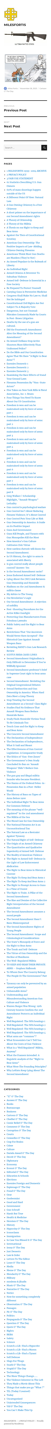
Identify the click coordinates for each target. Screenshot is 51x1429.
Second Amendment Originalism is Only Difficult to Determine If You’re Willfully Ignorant (26, 662)
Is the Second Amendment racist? (25, 571)
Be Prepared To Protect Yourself (24, 288)
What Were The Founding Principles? (27, 1066)
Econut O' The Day (17, 1168)
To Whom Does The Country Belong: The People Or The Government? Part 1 (27, 976)
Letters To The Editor (18, 1259)
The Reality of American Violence (24, 855)
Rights (10, 1330)
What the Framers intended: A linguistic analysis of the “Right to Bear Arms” (25, 1059)
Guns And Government (19, 530)
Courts (10, 1134)
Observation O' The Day (19, 1304)
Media (10, 1266)
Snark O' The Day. (16, 1364)
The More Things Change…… (22, 1376)
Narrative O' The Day (18, 1289)
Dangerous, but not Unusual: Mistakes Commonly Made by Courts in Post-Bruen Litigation (26, 314)
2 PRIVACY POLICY (16, 174)
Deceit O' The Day (16, 1157)
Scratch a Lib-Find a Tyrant (21, 1353)
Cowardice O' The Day (18, 1138)
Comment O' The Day (18, 1126)
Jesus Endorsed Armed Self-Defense (26, 575)
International (14, 1243)
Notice (10, 1293)
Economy (12, 1164)
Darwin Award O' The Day (20, 1153)
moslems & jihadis (16, 1281)
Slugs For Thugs (15, 1361)
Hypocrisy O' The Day (18, 1228)
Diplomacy (12, 1160)
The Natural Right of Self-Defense (25, 839)
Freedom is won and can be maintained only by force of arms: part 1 (25, 409)
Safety (10, 1338)
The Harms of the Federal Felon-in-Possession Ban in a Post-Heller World (26, 787)
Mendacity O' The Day (18, 1274)
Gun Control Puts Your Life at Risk (25, 518)
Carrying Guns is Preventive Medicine (27, 291)
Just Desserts (14, 1251)
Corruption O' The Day (19, 1130)
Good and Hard (15, 1202)
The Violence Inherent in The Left (25, 1380)
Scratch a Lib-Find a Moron (21, 1349)
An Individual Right (17, 269)
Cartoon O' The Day (17, 1115)
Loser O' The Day (16, 1262)
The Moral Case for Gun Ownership (25, 821)
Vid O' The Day (15, 1406)
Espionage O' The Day (18, 1187)
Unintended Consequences (21, 1402)
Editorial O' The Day (17, 1172)
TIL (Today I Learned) (18, 1391)
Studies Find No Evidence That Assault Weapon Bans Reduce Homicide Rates (23, 711)
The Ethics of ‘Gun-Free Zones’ (24, 756)
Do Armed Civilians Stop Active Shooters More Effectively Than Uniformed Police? (24, 345)
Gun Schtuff (13, 1209)
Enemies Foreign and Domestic (23, 1183)
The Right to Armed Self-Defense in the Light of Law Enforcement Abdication (26, 862)
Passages (11, 1308)
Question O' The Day (18, 1323)
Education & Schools (18, 1175)
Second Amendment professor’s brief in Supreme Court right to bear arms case (27, 673)
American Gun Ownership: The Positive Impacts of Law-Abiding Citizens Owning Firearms (24, 246)
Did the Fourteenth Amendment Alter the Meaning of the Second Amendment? (24, 333)
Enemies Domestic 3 (17, 371)
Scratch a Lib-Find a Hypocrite (23, 1346)
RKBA (10, 1334)
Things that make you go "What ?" (25, 1387)
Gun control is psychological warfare (26, 507)
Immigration (14, 1236)
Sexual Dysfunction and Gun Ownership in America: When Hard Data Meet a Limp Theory (25, 692)
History (11, 1225)
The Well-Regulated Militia (21, 960)
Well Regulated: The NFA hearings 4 (26, 1032)
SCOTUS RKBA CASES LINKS (22, 654)
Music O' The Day (16, 1285)
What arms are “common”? (21, 1036)
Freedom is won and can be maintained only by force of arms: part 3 (25, 432)
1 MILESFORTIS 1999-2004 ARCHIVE (27, 171)
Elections (12, 1179)
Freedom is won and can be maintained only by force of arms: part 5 (25, 454)
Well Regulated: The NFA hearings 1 (26, 1021)
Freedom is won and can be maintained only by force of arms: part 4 (25, 443)
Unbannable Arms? (17, 991)
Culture (11, 1149)
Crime (10, 1145)
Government (13, 1206)
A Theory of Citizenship (19, 220)
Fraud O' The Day (16, 1191)
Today (10, 1395)
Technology (13, 1372)
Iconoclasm (13, 1232)
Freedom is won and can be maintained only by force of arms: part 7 (25, 477)
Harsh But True (15, 1213)
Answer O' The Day (17, 1100)
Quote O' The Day (16, 1327)
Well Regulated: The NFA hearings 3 (26, 1028)
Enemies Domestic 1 (17, 363)
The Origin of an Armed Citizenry (24, 843)
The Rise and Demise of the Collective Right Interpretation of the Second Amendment (27, 904)
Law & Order (13, 1255)
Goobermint (13, 1198)
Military (11, 1277)
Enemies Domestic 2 (18, 367)
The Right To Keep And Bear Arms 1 (26, 877)
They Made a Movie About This (23, 1383)
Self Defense (13, 1357)
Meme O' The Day (16, 1270)
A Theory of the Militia (19, 223)
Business (11, 1111)
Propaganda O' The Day (19, 1319)
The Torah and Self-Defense (22, 949)
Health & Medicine (17, 1217)
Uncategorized (14, 1398)
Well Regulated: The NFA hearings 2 (26, 1025)
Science (11, 1342)
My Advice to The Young (20, 594)
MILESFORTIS (15, 25)
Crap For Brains (15, 1141)
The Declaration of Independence (25, 737)
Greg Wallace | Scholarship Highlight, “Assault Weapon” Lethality (22, 500)
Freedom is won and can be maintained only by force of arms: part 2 (25, 420)
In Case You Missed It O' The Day (24, 1240)
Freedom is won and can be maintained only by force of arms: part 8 (25, 488)
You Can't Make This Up (20, 1410)
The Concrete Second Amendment (25, 734)
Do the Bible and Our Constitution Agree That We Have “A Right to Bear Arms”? (27, 356)
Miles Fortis (13, 88)
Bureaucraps (13, 1107)
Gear (9, 1194)
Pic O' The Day (14, 1311)
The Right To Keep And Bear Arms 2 (26, 881)
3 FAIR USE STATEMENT (20, 178)
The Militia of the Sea (18, 817)
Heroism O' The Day (17, 1221)
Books (10, 1104)
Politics (11, 1315)
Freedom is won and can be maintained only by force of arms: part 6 (25, 466)
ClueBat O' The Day (17, 1119)
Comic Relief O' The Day (19, 1123)
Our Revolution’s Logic (19, 598)
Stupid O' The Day (16, 1368)
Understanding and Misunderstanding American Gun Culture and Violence (25, 998)
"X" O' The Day (15, 1096)
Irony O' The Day (16, 1247)
